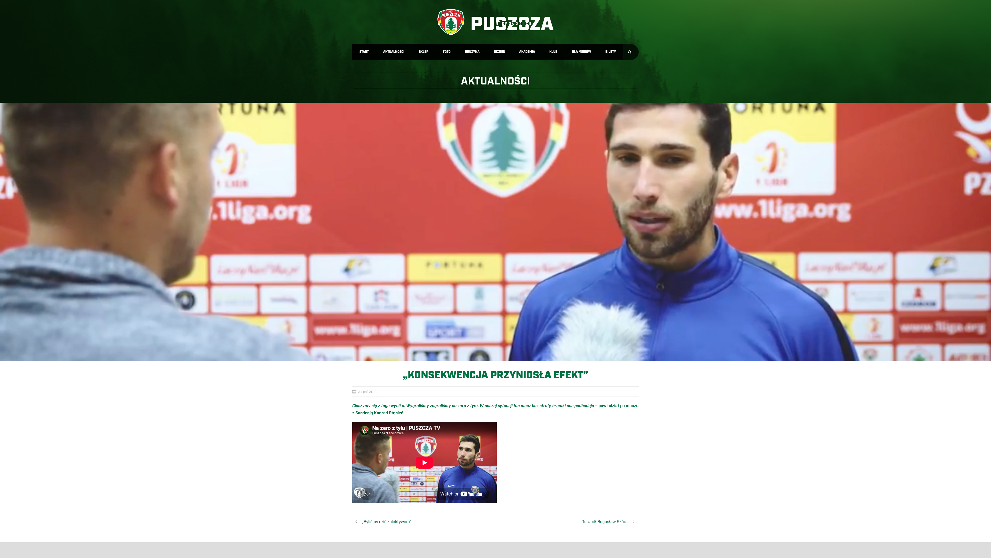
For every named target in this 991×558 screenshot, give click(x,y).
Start (364, 52)
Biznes (499, 52)
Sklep (423, 52)
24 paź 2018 (367, 392)
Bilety (610, 52)
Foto (447, 52)
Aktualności (393, 52)
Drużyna (472, 52)
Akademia (527, 52)
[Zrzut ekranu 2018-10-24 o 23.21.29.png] (495, 232)
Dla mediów (581, 52)
